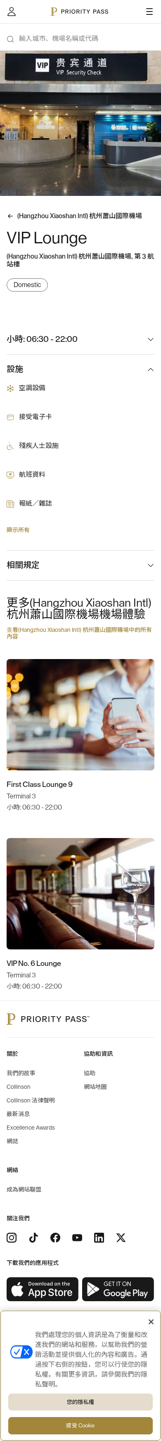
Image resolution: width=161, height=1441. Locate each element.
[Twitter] (121, 1238)
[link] (43, 1289)
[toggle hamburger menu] (149, 11)
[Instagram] (12, 1238)
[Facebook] (55, 1238)
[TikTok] (33, 1238)
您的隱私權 (80, 1402)
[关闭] (151, 1322)
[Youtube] (77, 1238)
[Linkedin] (99, 1238)
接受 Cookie (80, 1425)
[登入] (12, 11)
